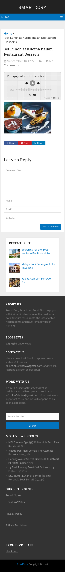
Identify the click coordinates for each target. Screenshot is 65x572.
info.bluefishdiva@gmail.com (25, 365)
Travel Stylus (13, 495)
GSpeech (56, 98)
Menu (5, 16)
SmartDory (32, 7)
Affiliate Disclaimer (16, 525)
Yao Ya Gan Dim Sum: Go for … (36, 280)
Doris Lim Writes (15, 502)
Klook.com (12, 551)
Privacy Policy (14, 513)
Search (32, 426)
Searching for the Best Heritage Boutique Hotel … (36, 251)
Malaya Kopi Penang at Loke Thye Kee (38, 266)
